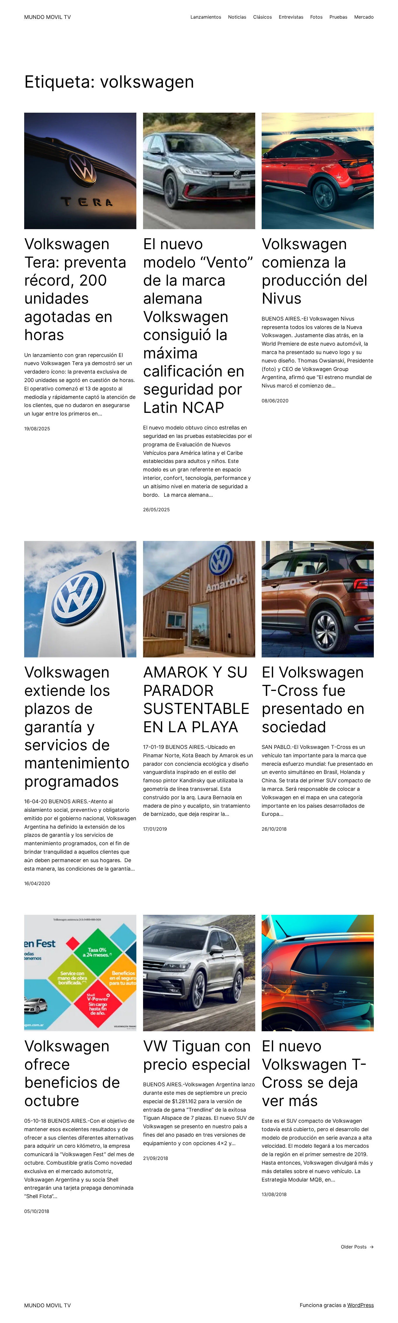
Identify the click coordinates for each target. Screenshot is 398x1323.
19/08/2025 (37, 428)
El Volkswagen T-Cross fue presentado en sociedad (313, 699)
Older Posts (357, 1247)
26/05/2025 (156, 509)
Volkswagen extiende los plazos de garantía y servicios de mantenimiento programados (77, 726)
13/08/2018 (274, 1194)
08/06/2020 (275, 401)
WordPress (360, 1305)
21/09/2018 (155, 1158)
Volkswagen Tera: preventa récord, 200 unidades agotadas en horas (75, 289)
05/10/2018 (36, 1211)
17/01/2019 (155, 829)
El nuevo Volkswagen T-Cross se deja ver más (314, 1073)
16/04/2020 (37, 883)
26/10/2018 (274, 829)
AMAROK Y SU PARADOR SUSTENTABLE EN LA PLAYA (196, 699)
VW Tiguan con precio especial (197, 1055)
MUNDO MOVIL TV (47, 17)
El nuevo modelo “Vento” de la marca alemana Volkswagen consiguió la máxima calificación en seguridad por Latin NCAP (198, 326)
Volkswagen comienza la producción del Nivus (314, 271)
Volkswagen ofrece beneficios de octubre (72, 1073)
